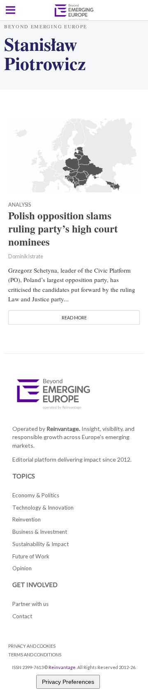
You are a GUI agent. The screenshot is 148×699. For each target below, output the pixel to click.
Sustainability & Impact (40, 544)
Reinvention (26, 519)
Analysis (19, 205)
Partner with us (30, 604)
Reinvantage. (63, 428)
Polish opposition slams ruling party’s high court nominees (63, 228)
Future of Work (30, 556)
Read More (74, 317)
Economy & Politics (35, 495)
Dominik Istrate (25, 256)
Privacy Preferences (68, 682)
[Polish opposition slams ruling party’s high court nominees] (74, 154)
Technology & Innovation (43, 507)
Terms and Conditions (34, 654)
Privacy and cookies (32, 646)
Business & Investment (39, 531)
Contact (22, 616)
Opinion (22, 568)
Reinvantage (62, 667)
